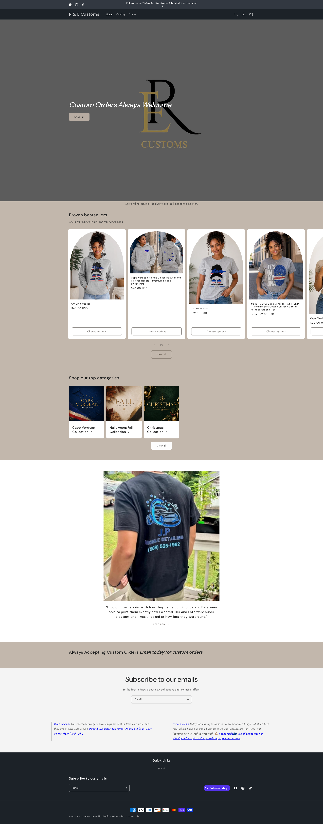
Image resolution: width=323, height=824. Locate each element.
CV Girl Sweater (80, 303)
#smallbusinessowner (250, 734)
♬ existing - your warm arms (223, 738)
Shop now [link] (159, 624)
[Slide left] (154, 345)
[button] (236, 14)
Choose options (96, 331)
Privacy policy (134, 816)
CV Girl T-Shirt (199, 308)
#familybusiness (182, 738)
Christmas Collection (155, 430)
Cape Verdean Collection (83, 430)
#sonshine (199, 738)
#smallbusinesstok (100, 729)
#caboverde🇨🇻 (228, 734)
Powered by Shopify (100, 816)
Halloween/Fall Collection (121, 430)
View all (161, 354)
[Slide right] (169, 345)
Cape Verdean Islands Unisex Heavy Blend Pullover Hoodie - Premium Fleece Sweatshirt (156, 280)
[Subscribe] (188, 699)
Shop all (79, 117)
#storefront (118, 729)
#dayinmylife (133, 729)
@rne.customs (62, 724)
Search (161, 768)
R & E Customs (83, 816)
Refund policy (118, 816)
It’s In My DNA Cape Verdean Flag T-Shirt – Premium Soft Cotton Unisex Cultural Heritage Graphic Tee (274, 306)
